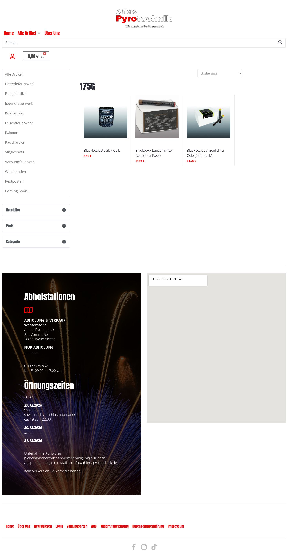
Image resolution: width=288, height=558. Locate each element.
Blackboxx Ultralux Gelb (102, 150)
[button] (39, 33)
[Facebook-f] (134, 547)
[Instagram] (144, 547)
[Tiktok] (154, 547)
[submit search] (280, 42)
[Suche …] (144, 43)
